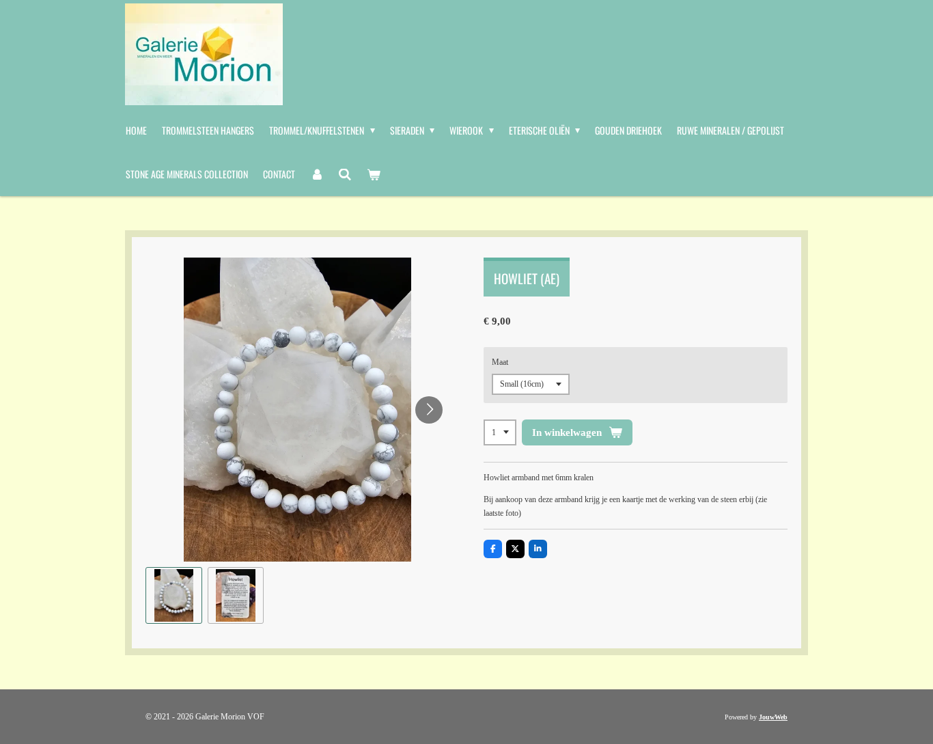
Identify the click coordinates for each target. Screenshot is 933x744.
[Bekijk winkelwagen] (373, 174)
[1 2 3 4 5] (500, 432)
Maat (500, 362)
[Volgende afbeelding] (429, 410)
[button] (173, 595)
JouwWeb (773, 717)
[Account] (317, 174)
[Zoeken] (345, 174)
